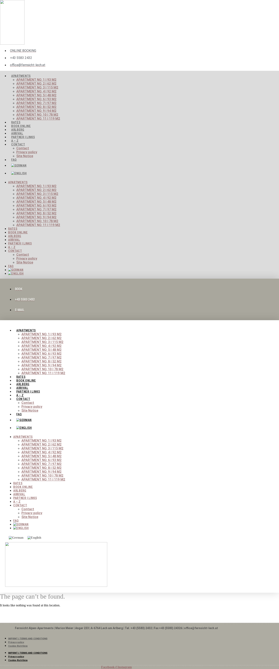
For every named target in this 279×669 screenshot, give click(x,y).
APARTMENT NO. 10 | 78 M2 (37, 115)
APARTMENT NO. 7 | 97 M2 (36, 103)
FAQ (14, 160)
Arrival (14, 240)
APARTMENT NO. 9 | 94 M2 (36, 111)
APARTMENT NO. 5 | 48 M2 (36, 95)
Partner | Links (23, 137)
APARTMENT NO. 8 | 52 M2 (36, 107)
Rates (12, 229)
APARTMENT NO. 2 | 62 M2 (36, 84)
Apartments (21, 76)
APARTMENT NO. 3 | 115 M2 (37, 87)
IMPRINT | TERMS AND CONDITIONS (27, 638)
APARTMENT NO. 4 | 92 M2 (36, 91)
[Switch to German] (120, 165)
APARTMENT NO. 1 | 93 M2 (36, 80)
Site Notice (24, 156)
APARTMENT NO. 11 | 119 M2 (38, 119)
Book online (18, 232)
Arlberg (14, 236)
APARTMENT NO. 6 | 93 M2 (36, 99)
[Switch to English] (34, 538)
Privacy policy (26, 152)
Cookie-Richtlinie (18, 646)
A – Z (12, 247)
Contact (18, 144)
